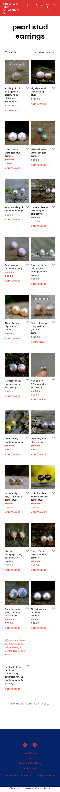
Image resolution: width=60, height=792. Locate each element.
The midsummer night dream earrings (12, 326)
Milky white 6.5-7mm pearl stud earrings (38, 153)
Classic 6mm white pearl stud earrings (38, 554)
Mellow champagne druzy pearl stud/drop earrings (13, 556)
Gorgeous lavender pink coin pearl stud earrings (40, 210)
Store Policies (30, 753)
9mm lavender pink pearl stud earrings (14, 209)
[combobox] (40, 52)
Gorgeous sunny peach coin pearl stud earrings (13, 384)
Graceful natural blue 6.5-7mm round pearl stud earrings (39, 270)
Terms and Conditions (30, 763)
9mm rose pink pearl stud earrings (14, 267)
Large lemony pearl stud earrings (14, 440)
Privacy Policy (30, 768)
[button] (29, 5)
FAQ (30, 758)
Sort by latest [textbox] (43, 52)
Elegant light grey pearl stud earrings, (39, 612)
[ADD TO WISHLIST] (27, 87)
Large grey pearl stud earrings (38, 440)
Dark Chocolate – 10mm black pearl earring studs (39, 496)
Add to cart (38, 103)
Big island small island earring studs (38, 91)
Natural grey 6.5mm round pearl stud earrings (40, 384)
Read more (11, 110)
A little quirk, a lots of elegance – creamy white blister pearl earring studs (14, 95)
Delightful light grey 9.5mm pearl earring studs (13, 496)
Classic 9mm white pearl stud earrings (12, 153)
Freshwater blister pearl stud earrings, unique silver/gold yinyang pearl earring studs (14, 674)
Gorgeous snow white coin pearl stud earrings (12, 612)
